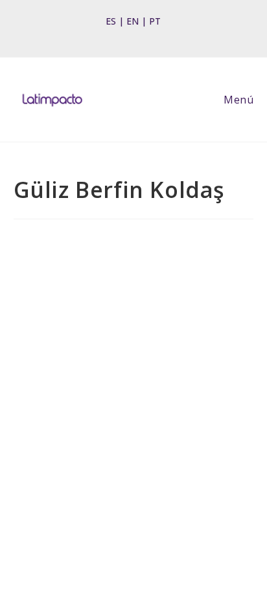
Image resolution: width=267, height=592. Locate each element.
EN (132, 21)
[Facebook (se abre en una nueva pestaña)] (113, 35)
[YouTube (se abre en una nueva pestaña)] (150, 35)
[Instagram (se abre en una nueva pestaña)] (130, 35)
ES (111, 21)
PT (155, 21)
